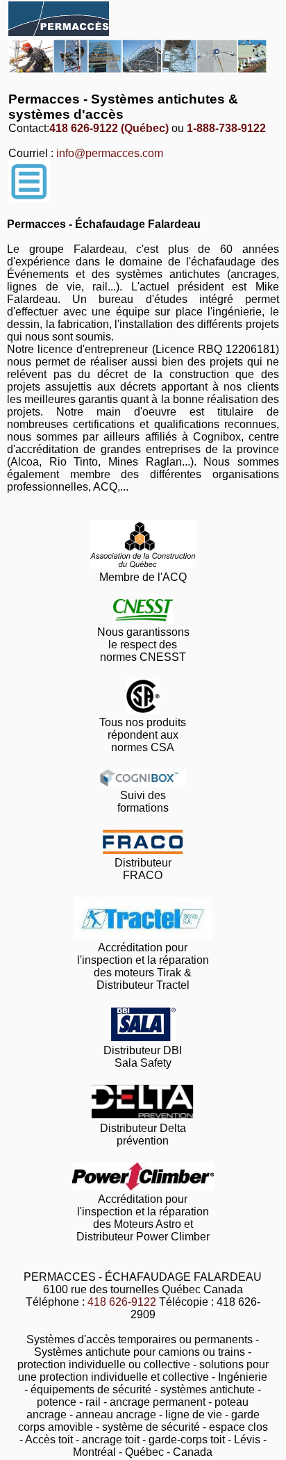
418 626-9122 (121, 1302)
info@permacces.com (109, 153)
